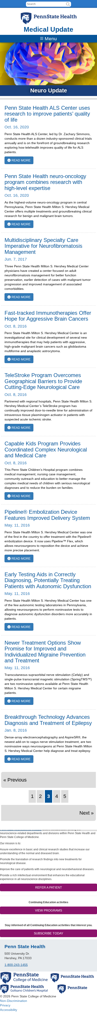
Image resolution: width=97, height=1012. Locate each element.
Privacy (5, 1005)
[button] (68, 4)
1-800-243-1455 (16, 965)
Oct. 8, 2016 (16, 326)
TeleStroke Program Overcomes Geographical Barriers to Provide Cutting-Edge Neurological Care (43, 381)
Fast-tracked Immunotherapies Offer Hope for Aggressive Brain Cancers (48, 316)
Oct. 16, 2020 (17, 127)
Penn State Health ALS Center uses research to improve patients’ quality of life (47, 114)
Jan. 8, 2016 (16, 730)
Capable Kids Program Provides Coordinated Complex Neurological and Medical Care (46, 449)
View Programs (48, 910)
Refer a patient (48, 887)
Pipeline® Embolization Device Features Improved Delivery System (47, 515)
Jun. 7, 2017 (16, 259)
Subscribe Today (48, 933)
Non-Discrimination (13, 1001)
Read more (20, 160)
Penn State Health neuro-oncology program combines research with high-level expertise (45, 182)
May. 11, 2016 (17, 525)
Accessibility (8, 1010)
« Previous (15, 780)
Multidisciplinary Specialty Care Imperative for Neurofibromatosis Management (43, 246)
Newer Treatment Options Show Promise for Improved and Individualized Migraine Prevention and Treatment (45, 651)
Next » (86, 813)
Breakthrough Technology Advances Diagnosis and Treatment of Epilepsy (48, 720)
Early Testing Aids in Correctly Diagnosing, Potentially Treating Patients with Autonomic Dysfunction (48, 580)
